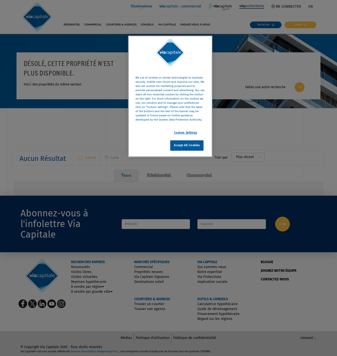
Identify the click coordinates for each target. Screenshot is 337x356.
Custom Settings (185, 133)
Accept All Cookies (187, 145)
